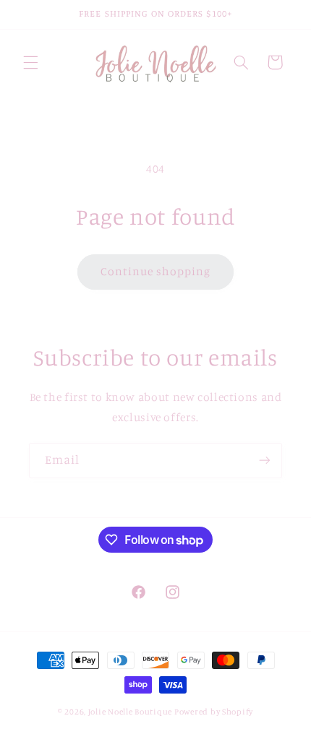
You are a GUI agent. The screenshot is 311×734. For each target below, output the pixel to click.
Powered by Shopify (213, 712)
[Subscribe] (264, 460)
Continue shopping (156, 271)
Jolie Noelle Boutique (130, 712)
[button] (30, 62)
